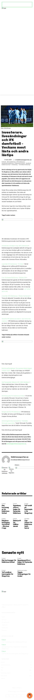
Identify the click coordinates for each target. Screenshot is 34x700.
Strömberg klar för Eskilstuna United (13, 396)
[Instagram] (11, 695)
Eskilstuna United (20, 163)
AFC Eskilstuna (11, 162)
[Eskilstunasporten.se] (6, 460)
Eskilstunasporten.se (24, 160)
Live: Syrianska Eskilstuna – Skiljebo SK (14, 277)
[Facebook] (7, 695)
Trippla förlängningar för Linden (24, 574)
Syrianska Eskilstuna (8, 163)
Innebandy (15, 164)
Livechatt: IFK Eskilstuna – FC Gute (12, 264)
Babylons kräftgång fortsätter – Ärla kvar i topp (6, 524)
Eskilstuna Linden (22, 570)
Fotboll (4, 162)
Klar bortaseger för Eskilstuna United (5, 509)
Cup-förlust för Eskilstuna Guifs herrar (28, 524)
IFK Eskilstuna (21, 162)
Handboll (28, 163)
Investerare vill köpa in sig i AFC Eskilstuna (15, 245)
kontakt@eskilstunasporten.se (16, 444)
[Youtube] (22, 695)
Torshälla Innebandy (24, 164)
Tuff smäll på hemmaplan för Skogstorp (28, 509)
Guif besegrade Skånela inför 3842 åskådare (15, 382)
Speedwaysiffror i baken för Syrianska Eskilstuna (17, 509)
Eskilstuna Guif (6, 164)
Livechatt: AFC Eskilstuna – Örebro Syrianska (15, 296)
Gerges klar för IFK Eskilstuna (11, 412)
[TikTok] (15, 695)
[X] (18, 695)
